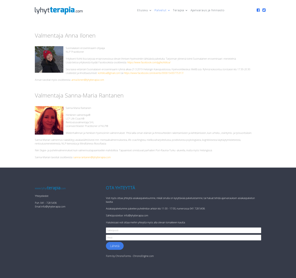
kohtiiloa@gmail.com (109, 73)
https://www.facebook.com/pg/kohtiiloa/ (149, 62)
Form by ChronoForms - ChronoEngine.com (130, 256)
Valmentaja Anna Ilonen (65, 35)
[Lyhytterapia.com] (59, 10)
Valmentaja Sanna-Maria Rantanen (79, 95)
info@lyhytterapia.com (53, 206)
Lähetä (114, 246)
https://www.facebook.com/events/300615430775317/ (153, 73)
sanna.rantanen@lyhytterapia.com (92, 157)
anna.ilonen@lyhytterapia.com (87, 79)
